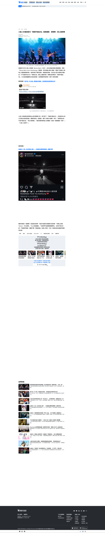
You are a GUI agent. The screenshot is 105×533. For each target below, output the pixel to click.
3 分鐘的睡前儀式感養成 (42, 241)
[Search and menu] (85, 2)
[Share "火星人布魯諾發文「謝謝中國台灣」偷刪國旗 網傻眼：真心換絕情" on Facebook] (24, 531)
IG (41, 233)
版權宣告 (68, 521)
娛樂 (72, 2)
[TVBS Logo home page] (22, 2)
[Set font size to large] (85, 531)
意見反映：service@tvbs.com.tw (24, 516)
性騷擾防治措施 (69, 518)
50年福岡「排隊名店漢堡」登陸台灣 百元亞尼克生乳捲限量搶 (34, 6)
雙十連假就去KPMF (42, 245)
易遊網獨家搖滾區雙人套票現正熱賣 (42, 247)
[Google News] (86, 511)
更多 (81, 2)
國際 (75, 2)
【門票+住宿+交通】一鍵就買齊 (42, 248)
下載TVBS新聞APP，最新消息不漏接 (42, 260)
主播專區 (76, 521)
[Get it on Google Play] (84, 528)
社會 (78, 2)
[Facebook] (74, 511)
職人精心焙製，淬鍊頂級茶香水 (42, 240)
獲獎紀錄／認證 (85, 523)
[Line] (76, 511)
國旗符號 (57, 233)
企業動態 (76, 518)
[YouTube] (84, 511)
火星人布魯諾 (29, 233)
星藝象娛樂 (77, 523)
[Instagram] (81, 511)
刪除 (24, 233)
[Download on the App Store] (75, 528)
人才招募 (76, 519)
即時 (63, 2)
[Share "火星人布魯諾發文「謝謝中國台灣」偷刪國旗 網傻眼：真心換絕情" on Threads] (22, 531)
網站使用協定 (69, 519)
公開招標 (83, 518)
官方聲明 (83, 521)
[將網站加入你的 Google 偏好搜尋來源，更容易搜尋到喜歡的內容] (42, 264)
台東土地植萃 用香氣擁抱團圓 (41, 239)
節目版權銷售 (84, 516)
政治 (69, 2)
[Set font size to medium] (83, 531)
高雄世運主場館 (47, 233)
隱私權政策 (68, 516)
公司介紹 (76, 516)
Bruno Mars (36, 233)
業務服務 (83, 519)
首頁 (60, 2)
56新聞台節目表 (61, 518)
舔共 (52, 233)
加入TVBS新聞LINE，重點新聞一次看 (42, 262)
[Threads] (79, 511)
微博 (20, 233)
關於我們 (59, 516)
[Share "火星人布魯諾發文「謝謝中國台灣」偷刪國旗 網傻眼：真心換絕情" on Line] (19, 531)
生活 (66, 2)
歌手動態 (25, 29)
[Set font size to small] (80, 531)
